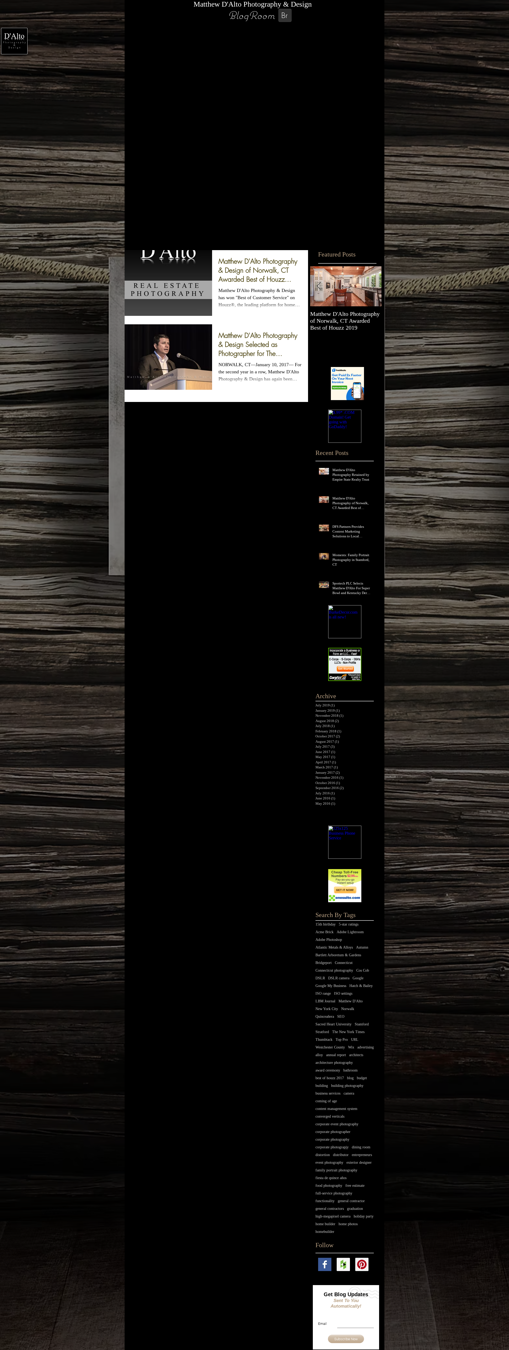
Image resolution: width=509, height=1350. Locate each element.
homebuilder (324, 1232)
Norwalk (347, 1009)
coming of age (326, 1101)
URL (354, 1040)
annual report (336, 1055)
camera (349, 1093)
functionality (325, 1201)
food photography (328, 1186)
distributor (341, 1155)
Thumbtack (323, 1040)
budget (362, 1078)
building (321, 1086)
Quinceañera (324, 1017)
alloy (319, 1055)
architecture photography (334, 1063)
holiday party (364, 1216)
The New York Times (348, 1032)
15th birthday (325, 924)
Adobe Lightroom (350, 932)
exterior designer (359, 1163)
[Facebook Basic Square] (324, 1264)
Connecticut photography (334, 970)
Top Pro (342, 1040)
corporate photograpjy (332, 1147)
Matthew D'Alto (351, 1001)
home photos (348, 1224)
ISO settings (343, 993)
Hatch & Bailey (361, 986)
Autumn (362, 947)
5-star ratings (348, 924)
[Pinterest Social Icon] (361, 1264)
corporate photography (332, 1139)
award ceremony (327, 1070)
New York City (326, 1009)
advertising (365, 1047)
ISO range (323, 993)
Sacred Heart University (333, 1024)
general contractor (351, 1201)
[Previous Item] (318, 286)
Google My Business (330, 986)
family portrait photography (336, 1170)
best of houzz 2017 (329, 1078)
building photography (347, 1086)
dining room (361, 1147)
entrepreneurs (362, 1155)
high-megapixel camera (332, 1216)
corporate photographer (332, 1132)
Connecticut (344, 963)
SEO (340, 1017)
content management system (336, 1109)
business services (327, 1093)
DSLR (320, 978)
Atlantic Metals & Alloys (334, 947)
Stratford (322, 1032)
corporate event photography (336, 1124)
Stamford (362, 1024)
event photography (329, 1163)
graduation (355, 1209)
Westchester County (330, 1047)
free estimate (355, 1186)
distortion (322, 1155)
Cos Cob (362, 970)
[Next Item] (373, 286)
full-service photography (333, 1193)
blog (350, 1078)
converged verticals (329, 1116)
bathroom (350, 1070)
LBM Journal (325, 1001)
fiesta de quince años (330, 1178)
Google (358, 978)
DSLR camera (338, 978)
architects (356, 1055)
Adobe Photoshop (328, 940)
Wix (351, 1047)
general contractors (329, 1209)
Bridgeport (323, 963)
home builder (325, 1224)
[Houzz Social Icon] (343, 1264)
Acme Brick (324, 932)
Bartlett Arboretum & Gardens (338, 955)
